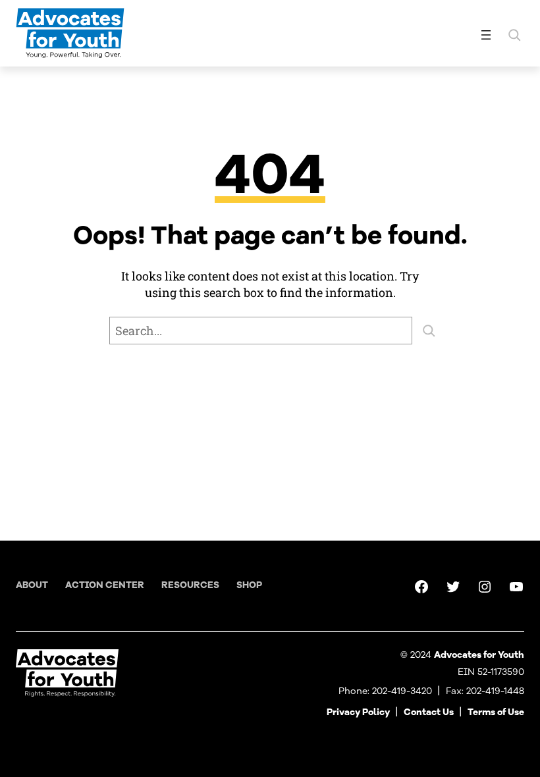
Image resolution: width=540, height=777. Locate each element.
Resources (190, 585)
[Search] (429, 330)
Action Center (104, 585)
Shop (249, 585)
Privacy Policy (358, 712)
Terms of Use (496, 712)
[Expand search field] (514, 35)
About (32, 585)
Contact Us (429, 712)
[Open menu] (486, 35)
